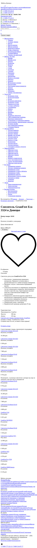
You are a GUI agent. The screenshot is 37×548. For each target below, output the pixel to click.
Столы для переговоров (15, 161)
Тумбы (10, 66)
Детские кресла (12, 143)
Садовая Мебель (13, 53)
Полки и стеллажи (13, 78)
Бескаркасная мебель (14, 51)
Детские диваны (13, 133)
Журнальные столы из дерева (17, 176)
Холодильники (12, 192)
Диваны (10, 40)
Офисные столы (13, 150)
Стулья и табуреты (13, 105)
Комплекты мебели (14, 48)
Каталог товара (5, 35)
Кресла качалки (12, 45)
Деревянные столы (13, 169)
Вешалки (10, 89)
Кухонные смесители (14, 115)
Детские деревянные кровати (17, 168)
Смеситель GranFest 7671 (8, 436)
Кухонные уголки (13, 102)
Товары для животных (15, 92)
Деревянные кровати (14, 166)
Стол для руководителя (15, 160)
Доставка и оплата (17, 7)
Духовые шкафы (13, 124)
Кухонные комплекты (14, 101)
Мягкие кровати (13, 47)
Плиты (10, 110)
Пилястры (11, 63)
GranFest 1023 (5, 451)
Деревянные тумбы (14, 173)
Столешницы (12, 107)
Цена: (2, 228)
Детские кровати (13, 132)
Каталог (6, 9)
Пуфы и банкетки (13, 50)
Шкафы (10, 58)
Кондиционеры (12, 191)
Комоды (10, 65)
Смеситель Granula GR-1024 (9, 346)
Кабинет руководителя (15, 158)
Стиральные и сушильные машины (19, 120)
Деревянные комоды (14, 174)
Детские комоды (13, 137)
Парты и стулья (12, 140)
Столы (10, 68)
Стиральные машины (14, 196)
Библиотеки (11, 76)
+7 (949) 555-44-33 (8, 11)
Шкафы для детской (14, 135)
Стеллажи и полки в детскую (17, 146)
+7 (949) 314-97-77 (8, 12)
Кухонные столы (13, 96)
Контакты (4, 7)
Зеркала (10, 87)
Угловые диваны (13, 42)
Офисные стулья (13, 151)
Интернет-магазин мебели (9, 25)
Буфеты (10, 109)
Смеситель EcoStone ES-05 (9, 370)
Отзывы (9, 7)
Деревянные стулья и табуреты (17, 171)
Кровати (10, 81)
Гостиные (11, 69)
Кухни (10, 99)
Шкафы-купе (12, 60)
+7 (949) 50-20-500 (8, 21)
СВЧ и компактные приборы (17, 117)
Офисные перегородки (15, 163)
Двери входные (12, 186)
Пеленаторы (11, 142)
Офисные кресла (13, 153)
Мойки (10, 114)
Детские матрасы (13, 145)
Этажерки (11, 179)
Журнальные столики (14, 83)
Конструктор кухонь (15, 9)
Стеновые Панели (13, 127)
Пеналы (10, 61)
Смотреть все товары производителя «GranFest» (15, 318)
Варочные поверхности (15, 119)
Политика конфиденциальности (10, 540)
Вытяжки (11, 112)
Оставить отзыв (5, 326)
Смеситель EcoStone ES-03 (9, 362)
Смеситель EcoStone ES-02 (9, 354)
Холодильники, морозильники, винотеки (20, 122)
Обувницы (11, 91)
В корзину (5, 229)
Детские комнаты (13, 130)
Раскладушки (12, 84)
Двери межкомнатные (14, 184)
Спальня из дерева (13, 178)
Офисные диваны (13, 155)
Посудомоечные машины (15, 125)
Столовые (11, 74)
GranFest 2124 (5, 412)
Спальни (10, 71)
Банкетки (11, 181)
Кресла (10, 43)
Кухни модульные (13, 97)
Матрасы (10, 79)
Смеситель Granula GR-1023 (9, 338)
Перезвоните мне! (6, 16)
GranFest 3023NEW (6, 420)
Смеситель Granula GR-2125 (9, 331)
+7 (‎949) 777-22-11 (8, 18)
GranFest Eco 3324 (6, 459)
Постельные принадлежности (17, 86)
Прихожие (11, 73)
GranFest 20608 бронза (7, 467)
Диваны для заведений (15, 55)
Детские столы (12, 138)
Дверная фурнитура (14, 187)
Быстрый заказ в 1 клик (18, 231)
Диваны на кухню (13, 104)
